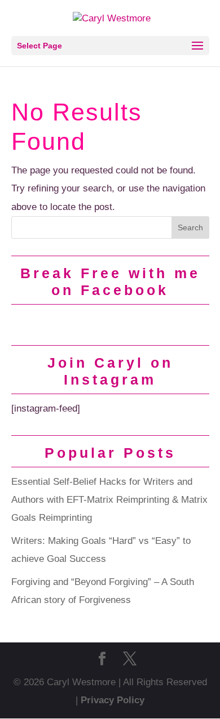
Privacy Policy (112, 700)
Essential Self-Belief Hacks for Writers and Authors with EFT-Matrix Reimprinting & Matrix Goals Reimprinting (109, 500)
